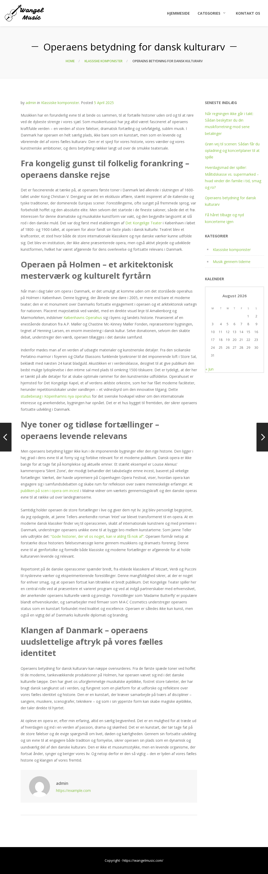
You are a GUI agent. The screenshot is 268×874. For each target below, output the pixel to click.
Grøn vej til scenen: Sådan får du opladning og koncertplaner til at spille (232, 150)
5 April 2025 (104, 102)
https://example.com (73, 790)
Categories (209, 13)
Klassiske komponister (103, 61)
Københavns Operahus (83, 317)
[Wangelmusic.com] (24, 13)
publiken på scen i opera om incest (50, 490)
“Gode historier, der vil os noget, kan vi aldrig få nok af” (97, 536)
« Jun (209, 369)
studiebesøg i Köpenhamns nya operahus (56, 396)
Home (70, 61)
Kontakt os (248, 13)
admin (31, 102)
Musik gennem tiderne (231, 261)
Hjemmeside (178, 13)
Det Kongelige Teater (143, 222)
